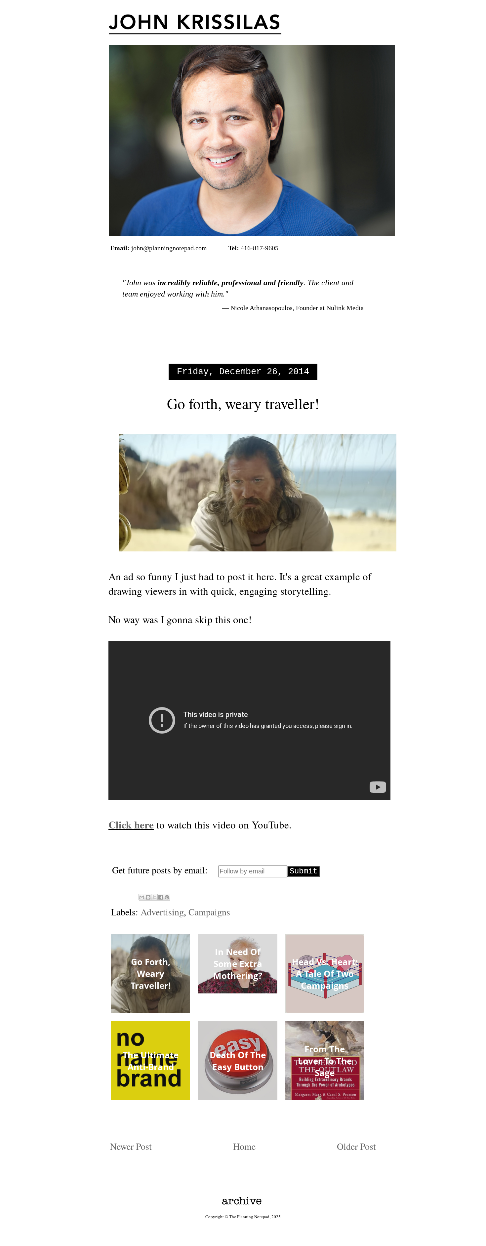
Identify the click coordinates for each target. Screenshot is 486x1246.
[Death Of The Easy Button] (237, 1097)
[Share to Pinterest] (167, 897)
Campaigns (209, 911)
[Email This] (142, 897)
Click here (131, 824)
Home (244, 1146)
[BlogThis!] (148, 897)
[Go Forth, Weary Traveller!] (150, 1010)
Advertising (162, 911)
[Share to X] (154, 897)
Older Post (356, 1146)
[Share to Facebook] (160, 897)
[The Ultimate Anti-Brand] (150, 1097)
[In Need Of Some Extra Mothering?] (237, 990)
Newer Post (131, 1146)
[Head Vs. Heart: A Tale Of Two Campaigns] (324, 1010)
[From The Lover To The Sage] (324, 1097)
